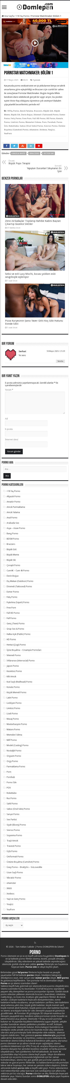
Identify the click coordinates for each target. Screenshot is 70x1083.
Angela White (18, 153)
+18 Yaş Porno (22, 16)
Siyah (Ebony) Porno (16, 824)
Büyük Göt (48, 111)
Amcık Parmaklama (16, 507)
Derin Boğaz (27, 115)
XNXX (9, 888)
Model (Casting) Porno (18, 745)
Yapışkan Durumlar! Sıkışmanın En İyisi (44, 169)
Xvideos (43, 130)
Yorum (9, 390)
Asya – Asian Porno (16, 528)
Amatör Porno (13, 501)
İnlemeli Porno (14, 655)
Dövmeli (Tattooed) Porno (46, 115)
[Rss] (35, 943)
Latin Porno (12, 697)
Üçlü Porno (12, 851)
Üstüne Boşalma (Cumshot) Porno (23, 862)
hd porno (23, 972)
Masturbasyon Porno (17, 724)
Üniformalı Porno (15, 856)
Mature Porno (13, 729)
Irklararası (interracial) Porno (21, 660)
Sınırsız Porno (50, 126)
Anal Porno (12, 517)
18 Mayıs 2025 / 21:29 (56, 351)
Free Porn (26, 118)
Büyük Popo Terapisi (19, 162)
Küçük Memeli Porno (16, 692)
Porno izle (31, 967)
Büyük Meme (13, 554)
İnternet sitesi (11, 439)
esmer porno (42, 978)
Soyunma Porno (14, 835)
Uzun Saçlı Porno (15, 872)
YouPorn (8, 133)
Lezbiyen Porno (14, 703)
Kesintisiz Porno (14, 671)
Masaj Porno (13, 719)
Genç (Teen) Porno (16, 623)
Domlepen (60, 956)
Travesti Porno (14, 846)
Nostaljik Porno (14, 750)
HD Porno (50, 118)
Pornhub (52, 122)
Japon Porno (13, 666)
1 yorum (36, 80)
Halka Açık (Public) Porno (18, 634)
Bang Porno (12, 533)
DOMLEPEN (43, 1076)
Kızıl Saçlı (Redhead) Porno (19, 681)
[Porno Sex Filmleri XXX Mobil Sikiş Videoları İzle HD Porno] (35, 6)
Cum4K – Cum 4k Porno (18, 570)
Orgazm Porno (14, 756)
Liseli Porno (12, 713)
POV (9, 787)
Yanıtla (60, 361)
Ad (6, 418)
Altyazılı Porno (13, 496)
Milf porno (63, 978)
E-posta (9, 429)
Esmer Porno (13, 591)
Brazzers (38, 111)
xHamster (34, 130)
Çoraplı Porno (13, 565)
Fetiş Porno (16, 118)
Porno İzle (11, 782)
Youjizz (51, 130)
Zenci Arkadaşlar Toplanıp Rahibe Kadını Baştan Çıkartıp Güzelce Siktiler (33, 222)
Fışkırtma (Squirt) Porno (18, 602)
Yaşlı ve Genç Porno (16, 899)
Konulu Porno (13, 687)
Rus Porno (11, 798)
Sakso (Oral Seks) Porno (31, 126)
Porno (35, 952)
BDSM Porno (13, 538)
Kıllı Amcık (11, 676)
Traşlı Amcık (12, 840)
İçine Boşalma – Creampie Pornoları (24, 650)
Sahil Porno (12, 803)
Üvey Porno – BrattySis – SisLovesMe (24, 867)
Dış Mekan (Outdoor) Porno (20, 581)
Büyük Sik (15, 115)
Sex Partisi (12, 819)
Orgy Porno (12, 761)
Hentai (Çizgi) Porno (16, 644)
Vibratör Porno (14, 877)
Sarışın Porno (13, 814)
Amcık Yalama (26, 111)
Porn (44, 122)
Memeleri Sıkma (33, 122)
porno (40, 964)
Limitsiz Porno (17, 122)
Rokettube (14, 126)
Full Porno (11, 618)
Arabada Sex (13, 523)
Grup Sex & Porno (15, 629)
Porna (29, 1073)
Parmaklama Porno (16, 766)
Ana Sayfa (9, 16)
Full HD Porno (38, 118)
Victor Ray (49, 153)
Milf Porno (12, 740)
